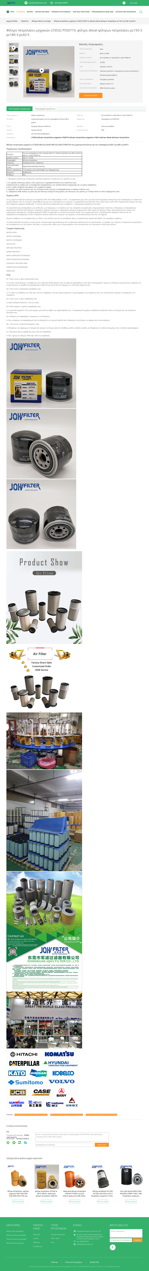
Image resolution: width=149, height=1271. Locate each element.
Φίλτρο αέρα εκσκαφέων (15, 1231)
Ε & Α (52, 1242)
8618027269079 (23, 1139)
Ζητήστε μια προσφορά (126, 12)
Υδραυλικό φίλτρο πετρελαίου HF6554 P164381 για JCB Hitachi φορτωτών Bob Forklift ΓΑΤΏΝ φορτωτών (74, 1194)
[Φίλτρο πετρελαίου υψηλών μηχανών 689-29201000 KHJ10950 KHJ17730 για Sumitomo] (18, 1177)
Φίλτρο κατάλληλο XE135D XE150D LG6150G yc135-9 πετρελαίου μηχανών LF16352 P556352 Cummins (102, 1194)
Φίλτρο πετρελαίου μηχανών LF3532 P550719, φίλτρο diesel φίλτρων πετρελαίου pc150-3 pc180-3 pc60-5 (94, 21)
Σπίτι (12, 12)
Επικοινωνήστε (90, 95)
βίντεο (30, 12)
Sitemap (54, 1262)
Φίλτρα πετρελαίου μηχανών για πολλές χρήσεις (66, 1115)
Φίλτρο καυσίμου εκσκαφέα (16, 1235)
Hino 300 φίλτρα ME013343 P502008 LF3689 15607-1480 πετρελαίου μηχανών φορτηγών (131, 1194)
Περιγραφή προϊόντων (45, 108)
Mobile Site (94, 1262)
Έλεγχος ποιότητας (81, 12)
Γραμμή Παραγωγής (58, 1234)
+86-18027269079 (61, 3)
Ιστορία (35, 1238)
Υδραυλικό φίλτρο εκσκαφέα (16, 1239)
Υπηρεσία (36, 1242)
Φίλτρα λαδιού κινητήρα (15, 1243)
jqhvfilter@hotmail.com (38, 3)
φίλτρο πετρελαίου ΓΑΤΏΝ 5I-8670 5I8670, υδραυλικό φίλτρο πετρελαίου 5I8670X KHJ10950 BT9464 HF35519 (46, 1194)
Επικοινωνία (102, 1145)
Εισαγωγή (36, 1234)
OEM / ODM (55, 1238)
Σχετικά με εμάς (42, 12)
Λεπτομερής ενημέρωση (19, 108)
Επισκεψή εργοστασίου (61, 12)
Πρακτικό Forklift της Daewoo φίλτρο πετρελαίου (31, 1115)
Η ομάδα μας (37, 1246)
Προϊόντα (21, 12)
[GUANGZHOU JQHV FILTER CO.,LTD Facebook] (124, 3)
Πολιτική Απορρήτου (73, 1262)
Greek (135, 3)
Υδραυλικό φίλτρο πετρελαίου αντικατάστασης (101, 1115)
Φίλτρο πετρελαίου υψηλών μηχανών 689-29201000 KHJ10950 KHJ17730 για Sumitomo (18, 1194)
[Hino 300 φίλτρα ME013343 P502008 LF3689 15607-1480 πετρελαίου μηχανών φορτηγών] (131, 1177)
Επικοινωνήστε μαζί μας (102, 12)
